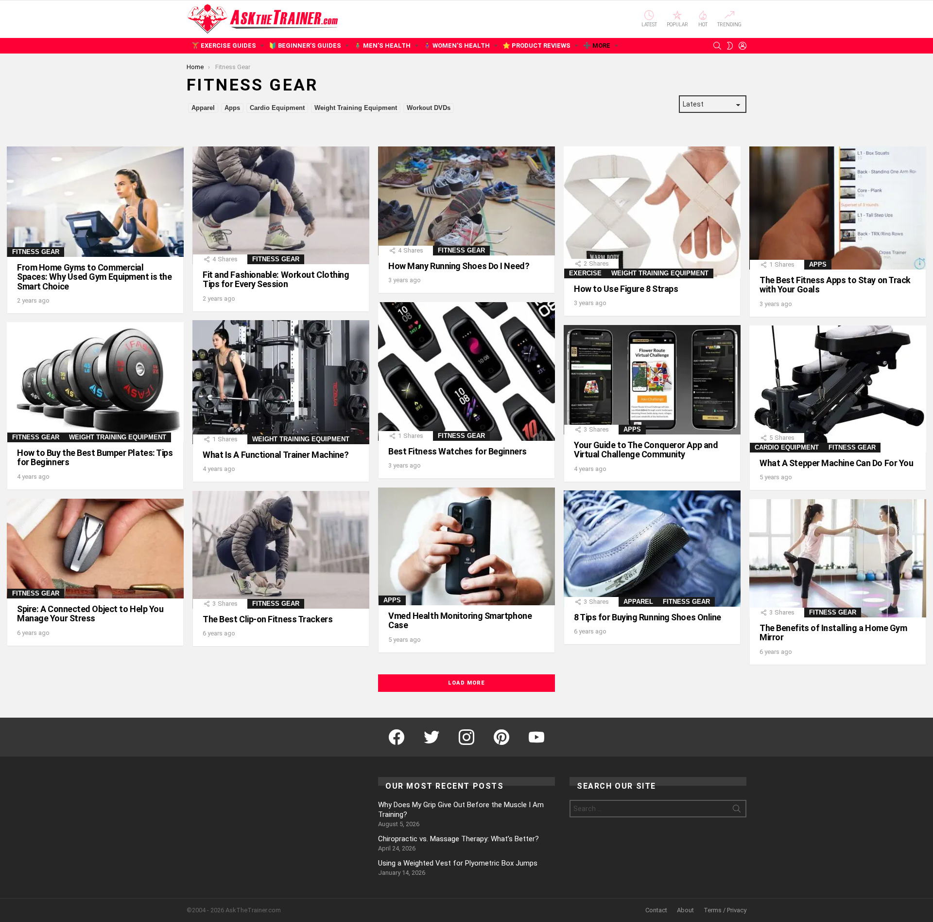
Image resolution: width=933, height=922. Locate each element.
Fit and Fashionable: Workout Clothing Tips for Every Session (276, 279)
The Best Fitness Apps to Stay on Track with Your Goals (835, 284)
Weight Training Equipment (355, 107)
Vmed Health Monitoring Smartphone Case (460, 620)
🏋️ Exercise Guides (223, 45)
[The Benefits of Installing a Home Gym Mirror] (837, 558)
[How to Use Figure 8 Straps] (652, 212)
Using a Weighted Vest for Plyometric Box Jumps (457, 863)
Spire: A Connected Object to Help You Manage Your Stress (90, 613)
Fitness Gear (35, 251)
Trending (729, 24)
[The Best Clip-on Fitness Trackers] (280, 550)
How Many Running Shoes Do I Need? (458, 266)
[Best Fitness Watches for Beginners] (466, 371)
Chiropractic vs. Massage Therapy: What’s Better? (458, 838)
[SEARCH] (717, 46)
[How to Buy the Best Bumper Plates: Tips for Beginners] (95, 382)
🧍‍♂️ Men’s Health (382, 45)
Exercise (585, 273)
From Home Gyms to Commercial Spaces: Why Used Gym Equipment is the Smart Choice (94, 276)
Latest (649, 24)
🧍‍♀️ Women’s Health (456, 45)
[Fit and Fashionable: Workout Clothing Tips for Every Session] (280, 205)
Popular (677, 24)
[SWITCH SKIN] (730, 46)
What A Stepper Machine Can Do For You (836, 463)
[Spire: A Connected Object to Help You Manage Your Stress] (95, 548)
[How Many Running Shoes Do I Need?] (466, 200)
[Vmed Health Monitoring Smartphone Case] (466, 546)
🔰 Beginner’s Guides (305, 45)
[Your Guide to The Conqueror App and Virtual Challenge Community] (652, 379)
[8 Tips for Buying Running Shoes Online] (652, 548)
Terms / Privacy (725, 910)
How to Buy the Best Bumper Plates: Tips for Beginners (95, 457)
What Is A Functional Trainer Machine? (275, 455)
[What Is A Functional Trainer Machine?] (280, 382)
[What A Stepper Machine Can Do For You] (837, 388)
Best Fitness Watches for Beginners (457, 451)
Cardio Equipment (277, 107)
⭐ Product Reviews (536, 45)
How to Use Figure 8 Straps (626, 289)
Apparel (203, 107)
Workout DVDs (428, 107)
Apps (232, 107)
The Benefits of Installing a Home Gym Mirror (833, 632)
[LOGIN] (742, 46)
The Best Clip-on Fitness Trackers (267, 619)
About (685, 910)
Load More (466, 683)
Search (736, 810)
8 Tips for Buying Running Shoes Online (647, 617)
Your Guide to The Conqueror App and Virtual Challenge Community (646, 449)
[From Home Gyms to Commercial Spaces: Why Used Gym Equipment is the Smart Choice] (95, 201)
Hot (703, 24)
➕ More (596, 45)
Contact (656, 910)
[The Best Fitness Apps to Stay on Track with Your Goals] (837, 208)
